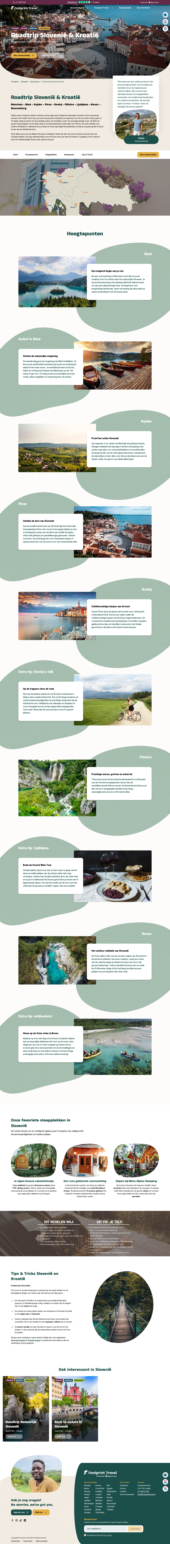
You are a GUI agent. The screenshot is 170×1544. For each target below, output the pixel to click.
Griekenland (111, 1491)
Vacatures (124, 1485)
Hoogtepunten (31, 154)
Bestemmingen (77, 7)
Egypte (109, 1488)
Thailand (110, 1509)
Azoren (98, 1485)
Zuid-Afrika (99, 1512)
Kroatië (109, 1497)
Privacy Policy (107, 1535)
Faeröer (87, 1491)
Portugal (98, 1506)
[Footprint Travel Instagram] (16, 1520)
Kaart (15, 154)
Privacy (123, 1488)
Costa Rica (99, 1488)
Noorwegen (111, 1503)
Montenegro (89, 1503)
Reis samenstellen (22, 55)
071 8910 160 (143, 1491)
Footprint (14, 82)
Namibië (98, 1503)
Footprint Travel (101, 7)
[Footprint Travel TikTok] (20, 1520)
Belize (86, 1488)
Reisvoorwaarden (127, 1494)
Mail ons (39, 1512)
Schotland (111, 1506)
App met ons (19, 1512)
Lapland (87, 1500)
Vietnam (87, 1512)
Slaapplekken (51, 154)
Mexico (110, 1500)
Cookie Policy (15, 1541)
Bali (108, 1485)
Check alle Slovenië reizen (51, 55)
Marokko (98, 1500)
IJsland (98, 1494)
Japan (86, 1497)
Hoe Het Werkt (143, 7)
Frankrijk (98, 1491)
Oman (86, 1506)
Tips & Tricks (87, 154)
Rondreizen (35, 82)
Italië (109, 1494)
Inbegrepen (69, 154)
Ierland (87, 1494)
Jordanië (98, 1497)
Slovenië (24, 82)
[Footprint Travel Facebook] (12, 1520)
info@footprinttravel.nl (146, 1494)
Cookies (123, 1491)
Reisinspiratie (125, 7)
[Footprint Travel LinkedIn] (24, 1520)
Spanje (98, 1509)
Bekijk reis (12, 1436)
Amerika (87, 1485)
